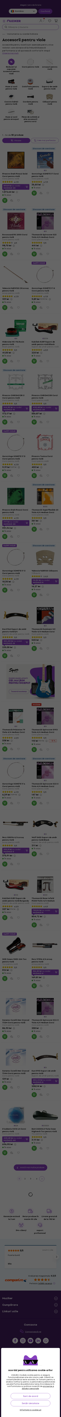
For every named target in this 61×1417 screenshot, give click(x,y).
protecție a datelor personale (38, 1387)
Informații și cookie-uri (30, 1410)
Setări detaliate (30, 1403)
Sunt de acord (30, 1396)
